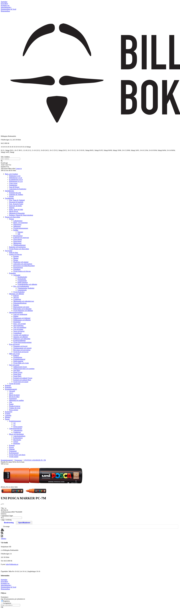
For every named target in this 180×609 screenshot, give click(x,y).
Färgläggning (17, 357)
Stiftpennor (17, 226)
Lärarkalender (22, 290)
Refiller (15, 230)
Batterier (16, 305)
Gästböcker (17, 432)
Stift (19, 234)
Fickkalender (22, 279)
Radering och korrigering (17, 247)
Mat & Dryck (13, 211)
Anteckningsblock (19, 436)
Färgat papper (17, 427)
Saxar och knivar (18, 331)
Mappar (15, 258)
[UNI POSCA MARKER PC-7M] (42, 475)
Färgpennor (13, 398)
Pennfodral (17, 322)
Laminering (17, 299)
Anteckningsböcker (15, 428)
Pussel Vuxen (17, 372)
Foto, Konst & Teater (16, 204)
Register (16, 256)
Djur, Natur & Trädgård (17, 200)
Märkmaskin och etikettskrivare (23, 301)
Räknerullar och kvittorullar (22, 309)
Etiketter (12, 449)
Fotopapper (13, 451)
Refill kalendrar (23, 282)
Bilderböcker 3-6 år (15, 178)
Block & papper (14, 395)
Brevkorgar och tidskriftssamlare (24, 266)
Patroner (20, 232)
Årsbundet (16, 275)
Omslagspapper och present (22, 348)
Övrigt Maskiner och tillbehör (23, 310)
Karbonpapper (14, 453)
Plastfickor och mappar (20, 262)
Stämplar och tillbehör (20, 337)
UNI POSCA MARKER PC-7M (35, 460)
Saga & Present (14, 187)
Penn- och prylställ (19, 324)
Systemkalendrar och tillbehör (27, 284)
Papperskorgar (18, 267)
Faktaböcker (13, 185)
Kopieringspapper (15, 421)
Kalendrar (12, 273)
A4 (14, 423)
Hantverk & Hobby (15, 206)
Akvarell (12, 391)
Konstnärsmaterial (19, 359)
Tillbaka (3, 538)
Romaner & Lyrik (15, 193)
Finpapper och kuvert (20, 346)
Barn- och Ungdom (11, 174)
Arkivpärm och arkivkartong (22, 264)
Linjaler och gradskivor (21, 335)
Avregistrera (7, 603)
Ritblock (16, 355)
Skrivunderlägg (18, 325)
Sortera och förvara (15, 254)
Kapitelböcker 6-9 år (16, 179)
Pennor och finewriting (12, 217)
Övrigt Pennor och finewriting (19, 249)
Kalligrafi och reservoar (21, 237)
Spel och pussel (14, 365)
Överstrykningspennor (20, 228)
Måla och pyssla (14, 354)
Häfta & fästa (13, 252)
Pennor (11, 219)
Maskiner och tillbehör (16, 294)
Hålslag (15, 316)
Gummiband (17, 333)
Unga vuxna (13, 183)
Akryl (11, 393)
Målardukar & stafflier (16, 400)
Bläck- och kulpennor (20, 222)
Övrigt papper (13, 456)
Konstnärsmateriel (11, 389)
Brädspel (8, 385)
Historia (11, 208)
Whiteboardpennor (19, 245)
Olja (10, 402)
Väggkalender (22, 281)
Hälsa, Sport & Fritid (16, 209)
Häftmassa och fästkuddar (21, 339)
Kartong (12, 445)
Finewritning (17, 239)
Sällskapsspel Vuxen (20, 367)
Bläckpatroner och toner (21, 307)
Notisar (15, 442)
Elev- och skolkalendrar (21, 286)
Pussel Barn (17, 374)
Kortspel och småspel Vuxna (22, 378)
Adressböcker (17, 430)
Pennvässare (17, 241)
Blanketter (16, 443)
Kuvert (11, 447)
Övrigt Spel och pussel (20, 382)
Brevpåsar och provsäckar (21, 350)
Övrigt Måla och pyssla (21, 363)
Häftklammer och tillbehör (22, 320)
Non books (8, 251)
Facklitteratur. (9, 198)
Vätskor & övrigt (14, 408)
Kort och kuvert (14, 344)
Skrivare (16, 297)
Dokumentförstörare (20, 303)
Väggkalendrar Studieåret (26, 288)
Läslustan (8, 415)
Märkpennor (17, 243)
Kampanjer (8, 412)
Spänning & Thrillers (16, 194)
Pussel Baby (17, 376)
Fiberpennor (17, 224)
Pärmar (15, 260)
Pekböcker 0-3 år (14, 176)
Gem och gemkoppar (20, 314)
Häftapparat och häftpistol (21, 318)
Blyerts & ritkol (14, 397)
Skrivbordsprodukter (16, 312)
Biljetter (7, 417)
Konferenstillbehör (19, 340)
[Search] (1, 161)
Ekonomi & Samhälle (16, 202)
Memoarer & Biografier (17, 213)
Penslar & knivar (14, 406)
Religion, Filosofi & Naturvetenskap (21, 215)
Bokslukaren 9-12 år (16, 181)
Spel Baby (16, 370)
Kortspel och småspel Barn (22, 380)
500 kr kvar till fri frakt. (8, 170)
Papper (7, 419)
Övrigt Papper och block (17, 455)
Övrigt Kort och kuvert (20, 352)
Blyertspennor (18, 236)
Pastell (11, 404)
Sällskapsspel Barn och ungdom (23, 368)
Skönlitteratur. (9, 191)
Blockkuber (17, 440)
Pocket (11, 196)
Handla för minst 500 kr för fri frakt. (13, 463)
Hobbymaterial (18, 361)
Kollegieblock (18, 438)
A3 (14, 425)
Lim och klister (18, 329)
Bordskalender (22, 277)
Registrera (6, 601)
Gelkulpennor (17, 221)
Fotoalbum (16, 269)
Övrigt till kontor (14, 383)
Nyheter (7, 413)
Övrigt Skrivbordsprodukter (22, 342)
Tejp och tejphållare (19, 327)
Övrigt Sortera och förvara (22, 271)
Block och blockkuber (16, 434)
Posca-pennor (13, 410)
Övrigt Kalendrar (19, 292)
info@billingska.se (12, 564)
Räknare (16, 295)
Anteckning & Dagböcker (17, 189)
